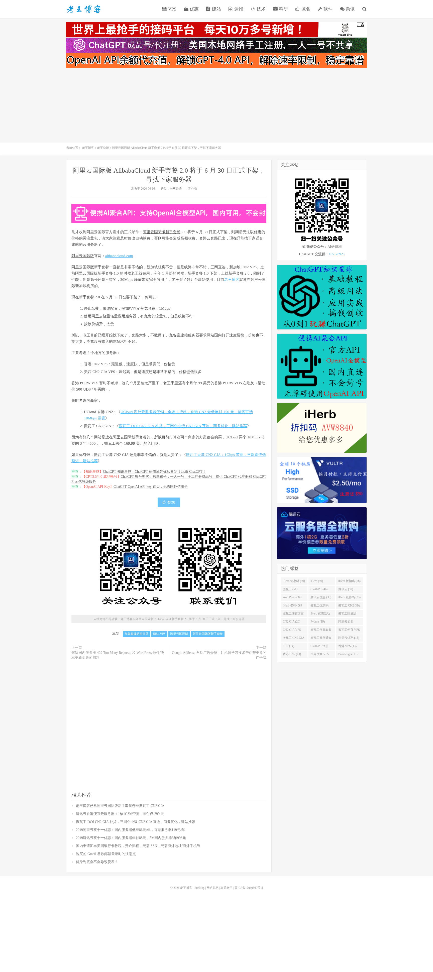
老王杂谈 (103, 148)
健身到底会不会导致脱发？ (97, 862)
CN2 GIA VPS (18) (292, 631)
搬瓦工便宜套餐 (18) (321, 631)
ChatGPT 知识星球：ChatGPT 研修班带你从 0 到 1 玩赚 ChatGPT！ (154, 471)
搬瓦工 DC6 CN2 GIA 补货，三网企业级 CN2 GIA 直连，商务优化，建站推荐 (183, 426)
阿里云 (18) (345, 621)
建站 (216, 9)
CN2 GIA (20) (291, 621)
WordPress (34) (292, 597)
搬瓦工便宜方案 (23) (293, 614)
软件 (327, 9)
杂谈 (350, 9)
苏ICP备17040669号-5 (249, 888)
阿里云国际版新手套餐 (161, 232)
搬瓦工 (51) (290, 589)
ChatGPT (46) (319, 589)
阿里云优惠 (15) (348, 638)
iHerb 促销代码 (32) (292, 606)
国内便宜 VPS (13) (319, 655)
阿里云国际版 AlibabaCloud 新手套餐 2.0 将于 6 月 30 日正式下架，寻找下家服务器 (190, 619)
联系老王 (227, 888)
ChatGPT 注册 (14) (319, 647)
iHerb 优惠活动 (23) (320, 614)
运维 (238, 9)
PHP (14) (288, 646)
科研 (283, 9)
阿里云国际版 (82, 256)
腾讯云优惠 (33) (320, 597)
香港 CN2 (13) (292, 654)
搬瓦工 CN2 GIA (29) (349, 606)
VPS (171, 9)
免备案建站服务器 (184, 335)
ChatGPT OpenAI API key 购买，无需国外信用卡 (151, 487)
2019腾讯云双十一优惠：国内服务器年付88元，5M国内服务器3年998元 (131, 838)
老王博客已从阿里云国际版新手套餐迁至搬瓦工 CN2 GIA (120, 806)
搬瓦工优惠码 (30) (319, 606)
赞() (171, 502)
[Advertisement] (216, 106)
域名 (305, 9)
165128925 (337, 254)
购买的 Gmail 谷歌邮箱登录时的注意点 (106, 854)
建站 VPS (159, 634)
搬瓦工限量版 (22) (347, 614)
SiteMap (199, 888)
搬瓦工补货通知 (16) (321, 639)
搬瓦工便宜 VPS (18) (349, 631)
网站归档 (212, 888)
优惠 (193, 9)
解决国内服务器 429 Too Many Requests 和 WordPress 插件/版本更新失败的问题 (117, 655)
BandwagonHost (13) (348, 655)
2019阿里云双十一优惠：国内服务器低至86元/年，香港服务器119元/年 (130, 830)
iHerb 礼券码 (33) (349, 597)
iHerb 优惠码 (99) (294, 581)
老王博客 (83, 9)
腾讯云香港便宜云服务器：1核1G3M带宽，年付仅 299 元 (120, 814)
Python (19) (317, 621)
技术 (260, 9)
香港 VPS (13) (347, 646)
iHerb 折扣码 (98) (349, 581)
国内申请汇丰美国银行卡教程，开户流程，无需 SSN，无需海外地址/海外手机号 (138, 846)
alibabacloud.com (119, 256)
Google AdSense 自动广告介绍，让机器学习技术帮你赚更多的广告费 (219, 655)
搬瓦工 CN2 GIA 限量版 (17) (293, 639)
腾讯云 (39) (345, 589)
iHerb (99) (316, 581)
